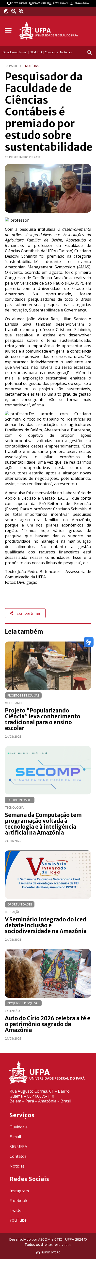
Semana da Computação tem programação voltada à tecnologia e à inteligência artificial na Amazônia (43, 824)
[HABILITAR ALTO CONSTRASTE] (7, 11)
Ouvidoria (19, 1127)
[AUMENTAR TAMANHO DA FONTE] (23, 11)
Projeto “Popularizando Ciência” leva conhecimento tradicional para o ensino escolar (42, 719)
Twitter (16, 1210)
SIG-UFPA (18, 1146)
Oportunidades (19, 800)
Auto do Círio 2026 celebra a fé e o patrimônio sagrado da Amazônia (47, 1024)
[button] (8, 30)
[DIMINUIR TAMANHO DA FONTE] (14, 11)
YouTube (18, 1220)
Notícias (17, 1166)
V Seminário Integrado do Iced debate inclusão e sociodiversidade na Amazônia (46, 925)
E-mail (15, 1136)
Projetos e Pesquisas (23, 695)
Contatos (18, 1156)
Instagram (19, 1190)
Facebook (18, 1200)
